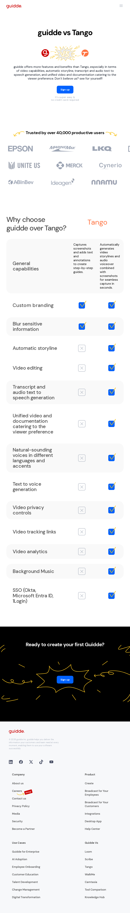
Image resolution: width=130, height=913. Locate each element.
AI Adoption (19, 859)
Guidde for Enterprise (25, 851)
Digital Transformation (26, 897)
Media (16, 813)
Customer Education (25, 874)
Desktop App (93, 821)
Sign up (65, 89)
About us (18, 783)
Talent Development (25, 882)
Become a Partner (23, 829)
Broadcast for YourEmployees (96, 792)
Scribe (89, 859)
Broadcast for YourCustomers (96, 804)
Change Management (26, 889)
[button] (121, 5)
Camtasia (91, 882)
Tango (89, 867)
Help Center (92, 829)
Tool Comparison (95, 889)
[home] (14, 6)
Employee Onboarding (26, 867)
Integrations (92, 813)
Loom (88, 851)
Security (17, 821)
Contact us (19, 798)
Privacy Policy (21, 806)
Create (89, 783)
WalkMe (90, 874)
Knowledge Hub (95, 897)
